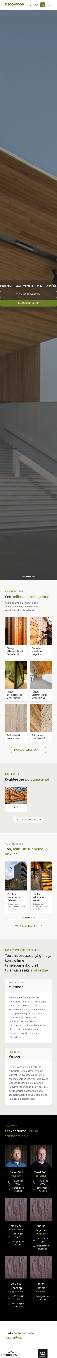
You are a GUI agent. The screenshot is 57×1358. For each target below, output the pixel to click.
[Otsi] (30, 4)
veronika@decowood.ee (18, 1305)
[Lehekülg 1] (23, 917)
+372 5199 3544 (17, 1298)
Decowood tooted (28, 303)
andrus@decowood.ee (43, 1247)
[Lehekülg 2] (25, 917)
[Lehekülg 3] (29, 917)
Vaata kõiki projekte (26, 926)
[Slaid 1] (23, 576)
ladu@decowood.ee (42, 1298)
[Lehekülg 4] (34, 917)
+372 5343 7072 (42, 1182)
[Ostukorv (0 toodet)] (36, 4)
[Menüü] (49, 5)
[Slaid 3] (33, 576)
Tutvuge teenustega (28, 294)
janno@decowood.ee (18, 1189)
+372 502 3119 (43, 1240)
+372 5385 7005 (18, 1236)
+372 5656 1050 (18, 1182)
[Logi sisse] (42, 4)
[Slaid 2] (28, 576)
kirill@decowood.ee (18, 1243)
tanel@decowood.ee (43, 1189)
